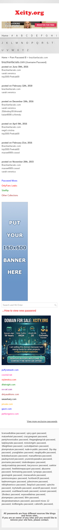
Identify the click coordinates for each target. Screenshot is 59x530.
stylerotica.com (9, 379)
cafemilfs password (43, 504)
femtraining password (22, 472)
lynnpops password (42, 472)
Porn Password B (18, 57)
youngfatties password (22, 452)
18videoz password (11, 494)
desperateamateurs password (16, 501)
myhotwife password (21, 488)
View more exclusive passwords (42, 421)
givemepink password (12, 475)
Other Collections (10, 195)
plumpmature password (13, 449)
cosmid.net (7, 375)
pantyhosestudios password (15, 439)
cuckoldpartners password (36, 446)
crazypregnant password (35, 436)
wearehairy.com (9, 399)
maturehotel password (12, 436)
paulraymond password (12, 459)
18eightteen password (12, 446)
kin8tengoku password (22, 504)
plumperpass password (12, 497)
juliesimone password (37, 481)
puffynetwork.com (10, 370)
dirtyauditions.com (10, 394)
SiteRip (5, 190)
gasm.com (7, 409)
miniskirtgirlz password (35, 443)
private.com (7, 404)
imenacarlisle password (34, 475)
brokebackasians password (14, 456)
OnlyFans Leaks (9, 185)
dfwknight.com (8, 384)
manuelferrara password (40, 456)
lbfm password (32, 497)
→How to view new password (19, 310)
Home (5, 35)
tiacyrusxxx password (37, 465)
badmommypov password (14, 481)
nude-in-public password (36, 449)
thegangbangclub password (42, 439)
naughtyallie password (45, 452)
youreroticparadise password (38, 459)
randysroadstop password (14, 465)
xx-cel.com (7, 389)
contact (44, 520)
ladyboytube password (12, 443)
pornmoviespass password (14, 478)
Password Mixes (9, 180)
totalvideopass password (33, 462)
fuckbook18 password (38, 478)
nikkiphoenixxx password (13, 484)
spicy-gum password (36, 433)
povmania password (11, 462)
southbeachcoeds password (25, 491)
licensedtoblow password (13, 433)
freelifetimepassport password (26, 468)
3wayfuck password (36, 484)
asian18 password (41, 488)
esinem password (48, 491)
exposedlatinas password (33, 494)
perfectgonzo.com (10, 414)
